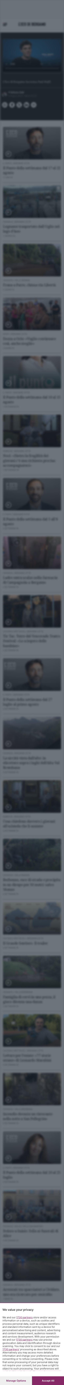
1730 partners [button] (24, 1317)
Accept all (48, 1380)
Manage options (16, 1380)
